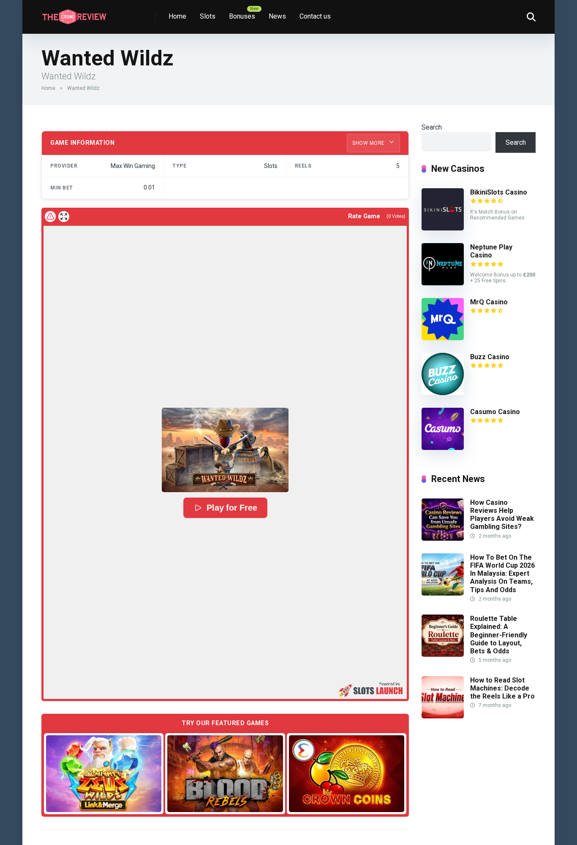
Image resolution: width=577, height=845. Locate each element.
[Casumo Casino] (443, 448)
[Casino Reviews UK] (74, 13)
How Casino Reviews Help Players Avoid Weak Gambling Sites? (502, 514)
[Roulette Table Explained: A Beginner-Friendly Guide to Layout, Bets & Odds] (443, 654)
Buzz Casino (489, 357)
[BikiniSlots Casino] (443, 228)
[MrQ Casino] (443, 338)
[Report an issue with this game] (50, 216)
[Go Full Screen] (63, 216)
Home (177, 16)
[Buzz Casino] (443, 393)
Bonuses (242, 16)
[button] (225, 450)
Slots (207, 16)
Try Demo (104, 773)
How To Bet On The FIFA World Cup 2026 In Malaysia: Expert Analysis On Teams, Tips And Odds (502, 573)
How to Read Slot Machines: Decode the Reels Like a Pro (502, 688)
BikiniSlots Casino (498, 192)
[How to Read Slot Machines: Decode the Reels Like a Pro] (443, 716)
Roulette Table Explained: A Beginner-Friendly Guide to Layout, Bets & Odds (498, 635)
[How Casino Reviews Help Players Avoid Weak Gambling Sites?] (443, 538)
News (277, 16)
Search (432, 127)
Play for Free (231, 507)
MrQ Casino (489, 302)
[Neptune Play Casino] (443, 283)
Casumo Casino (495, 412)
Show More (369, 143)
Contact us (315, 16)
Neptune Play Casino (491, 251)
